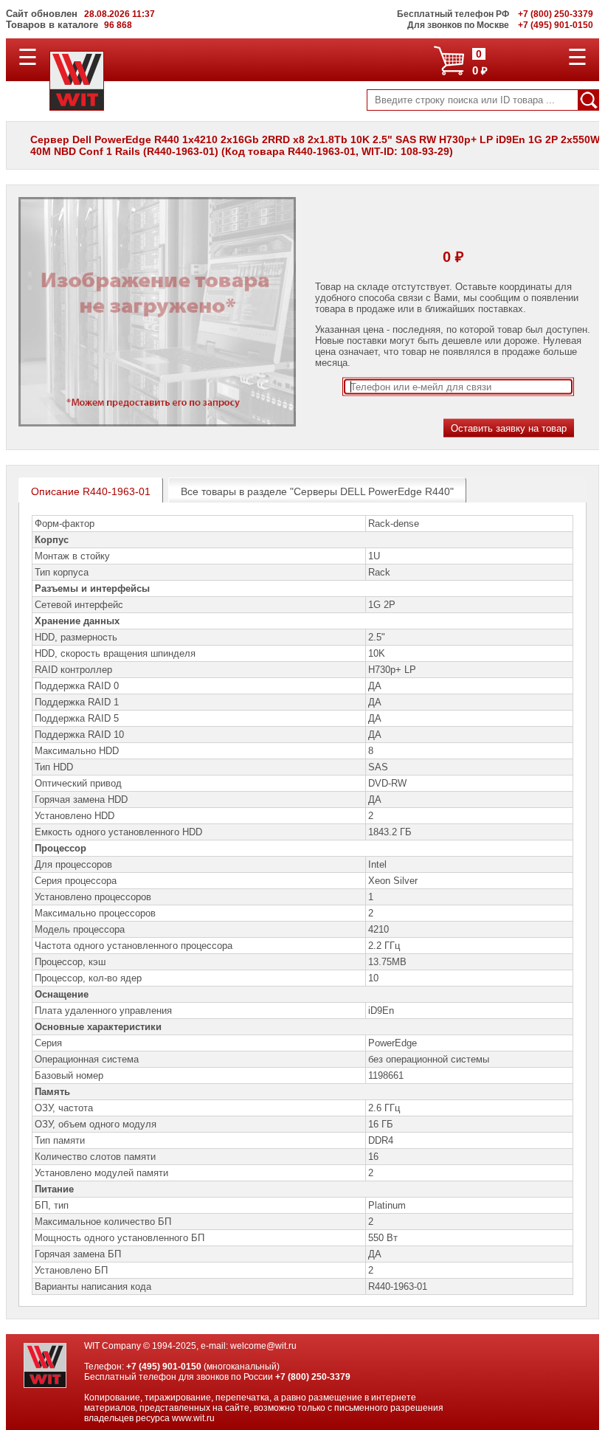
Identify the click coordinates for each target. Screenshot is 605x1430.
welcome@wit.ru (263, 1346)
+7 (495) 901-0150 (163, 1366)
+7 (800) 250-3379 (312, 1377)
